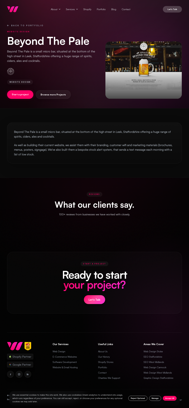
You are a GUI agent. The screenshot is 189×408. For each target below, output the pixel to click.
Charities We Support (109, 377)
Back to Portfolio (27, 25)
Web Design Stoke (153, 351)
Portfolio (101, 9)
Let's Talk (172, 9)
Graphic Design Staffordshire (158, 377)
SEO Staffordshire (153, 356)
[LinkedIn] (27, 374)
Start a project (20, 94)
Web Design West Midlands (158, 372)
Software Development (65, 362)
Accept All (169, 398)
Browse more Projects (53, 94)
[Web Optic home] (12, 9)
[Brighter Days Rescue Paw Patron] (28, 346)
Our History (104, 356)
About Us (102, 351)
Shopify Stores (105, 362)
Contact (126, 9)
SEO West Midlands (154, 362)
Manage (155, 398)
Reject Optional (138, 398)
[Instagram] (19, 374)
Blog (113, 9)
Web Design (59, 351)
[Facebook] (10, 374)
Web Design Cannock (155, 367)
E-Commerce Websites (65, 356)
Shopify (87, 9)
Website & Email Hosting (65, 367)
